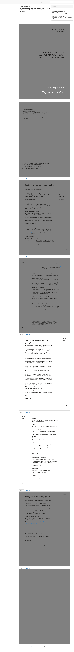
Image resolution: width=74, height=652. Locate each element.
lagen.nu (3, 2)
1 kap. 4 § (49, 323)
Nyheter (46, 2)
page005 (21, 334)
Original (28, 23)
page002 (21, 100)
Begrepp (41, 2)
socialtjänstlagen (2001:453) (55, 266)
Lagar (9, 2)
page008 (21, 568)
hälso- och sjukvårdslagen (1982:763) (33, 214)
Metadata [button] (54, 6)
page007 (21, 490)
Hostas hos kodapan (59, 646)
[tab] (62, 6)
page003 (21, 178)
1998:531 (54, 323)
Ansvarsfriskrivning (39, 646)
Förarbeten (21, 2)
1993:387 (42, 232)
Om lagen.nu (32, 646)
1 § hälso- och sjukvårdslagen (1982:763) (41, 323)
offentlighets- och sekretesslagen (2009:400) (35, 521)
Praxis (35, 2)
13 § (36, 207)
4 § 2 (26, 204)
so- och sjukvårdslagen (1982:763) (42, 246)
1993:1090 (44, 207)
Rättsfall (15, 2)
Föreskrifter (29, 2)
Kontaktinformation (49, 646)
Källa (53, 9)
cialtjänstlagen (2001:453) (30, 232)
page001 (21, 23)
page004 (21, 256)
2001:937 (30, 207)
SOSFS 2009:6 (4, 6)
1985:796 (35, 204)
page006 (21, 412)
